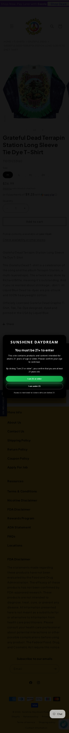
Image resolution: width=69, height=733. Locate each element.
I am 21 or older (34, 379)
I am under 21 (34, 386)
